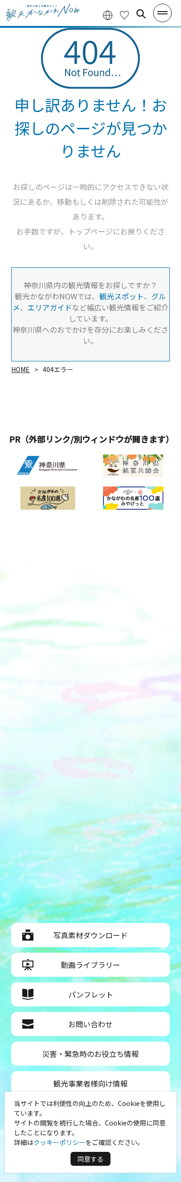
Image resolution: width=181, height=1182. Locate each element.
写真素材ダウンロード (90, 935)
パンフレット (90, 994)
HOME (20, 369)
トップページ (90, 231)
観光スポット (121, 296)
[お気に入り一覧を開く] (124, 14)
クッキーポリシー (59, 1142)
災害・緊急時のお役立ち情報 (90, 1053)
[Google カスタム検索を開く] (141, 14)
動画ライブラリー (90, 964)
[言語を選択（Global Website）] (107, 14)
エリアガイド (49, 307)
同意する (90, 1158)
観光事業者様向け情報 (90, 1083)
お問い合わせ (90, 1024)
